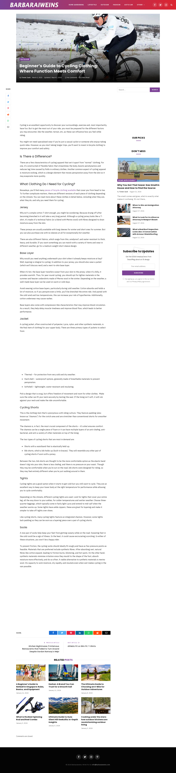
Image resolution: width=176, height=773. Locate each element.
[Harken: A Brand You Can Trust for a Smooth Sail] (63, 672)
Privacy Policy (137, 281)
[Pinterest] (8, 108)
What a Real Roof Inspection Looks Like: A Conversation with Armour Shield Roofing (145, 231)
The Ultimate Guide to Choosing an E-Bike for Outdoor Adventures (92, 687)
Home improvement (127, 180)
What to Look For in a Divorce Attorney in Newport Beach (146, 218)
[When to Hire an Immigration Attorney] (123, 208)
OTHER (140, 5)
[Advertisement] (63, 105)
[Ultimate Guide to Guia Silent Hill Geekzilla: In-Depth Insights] (63, 705)
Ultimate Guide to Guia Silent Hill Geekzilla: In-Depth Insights (63, 719)
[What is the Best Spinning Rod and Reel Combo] (30, 705)
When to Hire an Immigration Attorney (146, 206)
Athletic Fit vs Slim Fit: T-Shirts (82, 646)
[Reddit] (8, 114)
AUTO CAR (128, 5)
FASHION (116, 5)
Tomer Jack (26, 77)
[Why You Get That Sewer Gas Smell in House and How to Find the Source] (138, 170)
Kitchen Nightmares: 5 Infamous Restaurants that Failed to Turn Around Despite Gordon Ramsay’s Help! (40, 649)
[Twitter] (8, 102)
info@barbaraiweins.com (101, 765)
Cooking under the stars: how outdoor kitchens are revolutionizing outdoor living (94, 721)
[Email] (8, 127)
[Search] (171, 5)
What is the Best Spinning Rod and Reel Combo (29, 718)
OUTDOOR (105, 5)
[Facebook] (8, 96)
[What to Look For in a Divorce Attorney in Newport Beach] (123, 220)
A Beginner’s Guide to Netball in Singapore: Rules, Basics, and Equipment (30, 687)
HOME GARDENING (76, 5)
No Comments (72, 77)
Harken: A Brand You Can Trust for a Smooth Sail (61, 685)
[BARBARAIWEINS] (34, 5)
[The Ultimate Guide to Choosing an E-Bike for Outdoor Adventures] (96, 672)
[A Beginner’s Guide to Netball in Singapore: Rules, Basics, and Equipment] (30, 672)
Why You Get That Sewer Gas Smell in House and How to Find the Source (138, 186)
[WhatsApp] (8, 121)
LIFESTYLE (92, 5)
